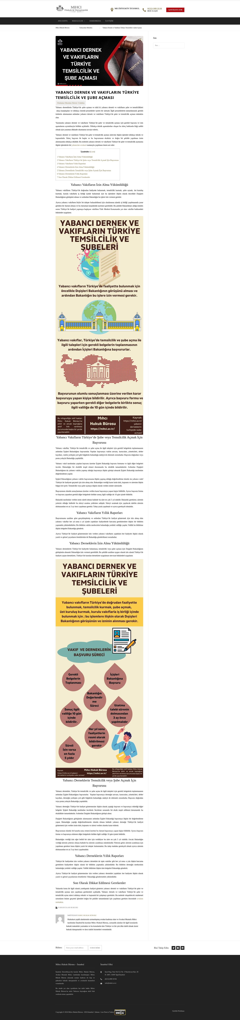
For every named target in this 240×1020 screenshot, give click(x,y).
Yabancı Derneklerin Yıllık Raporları (72, 174)
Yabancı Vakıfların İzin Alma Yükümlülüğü (75, 157)
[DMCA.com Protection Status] (120, 1012)
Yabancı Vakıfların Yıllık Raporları (71, 164)
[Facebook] (178, 948)
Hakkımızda (95, 21)
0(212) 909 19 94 (155, 8)
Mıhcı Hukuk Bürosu (87, 915)
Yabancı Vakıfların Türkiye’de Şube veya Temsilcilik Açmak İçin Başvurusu (88, 160)
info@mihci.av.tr (110, 983)
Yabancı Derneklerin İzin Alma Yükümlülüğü (75, 167)
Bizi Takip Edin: (161, 948)
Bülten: (59, 947)
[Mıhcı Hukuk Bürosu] (72, 8)
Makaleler (77, 21)
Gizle (92, 152)
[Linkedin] (182, 948)
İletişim (109, 21)
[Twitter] (173, 948)
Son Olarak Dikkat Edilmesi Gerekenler (73, 177)
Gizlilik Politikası (178, 1011)
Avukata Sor (176, 10)
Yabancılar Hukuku (68, 907)
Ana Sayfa (63, 21)
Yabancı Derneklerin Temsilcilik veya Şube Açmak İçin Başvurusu (84, 170)
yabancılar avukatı (79, 145)
